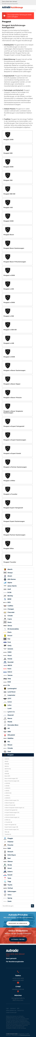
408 (6, 771)
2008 (7, 759)
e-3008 (7, 788)
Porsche (10, 845)
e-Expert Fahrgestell (11, 810)
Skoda (9, 865)
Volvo (9, 895)
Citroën (10, 616)
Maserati (10, 715)
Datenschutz (20, 1010)
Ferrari (9, 635)
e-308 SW (8, 793)
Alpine (9, 582)
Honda (9, 659)
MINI (9, 731)
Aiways (10, 572)
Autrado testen (17, 939)
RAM (9, 848)
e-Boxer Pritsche (10, 805)
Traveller (8, 834)
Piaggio (10, 838)
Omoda (10, 748)
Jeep (9, 678)
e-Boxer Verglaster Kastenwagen (14, 807)
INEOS (9, 665)
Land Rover (11, 692)
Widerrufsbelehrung (11, 1010)
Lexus (9, 702)
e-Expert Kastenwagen (12, 812)
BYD (9, 602)
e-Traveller (8, 822)
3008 (7, 763)
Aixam (9, 576)
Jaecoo (9, 675)
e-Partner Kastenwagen (12, 817)
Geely (9, 645)
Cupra (9, 619)
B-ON (9, 592)
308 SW (8, 768)
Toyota (9, 885)
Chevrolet (10, 612)
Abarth (9, 569)
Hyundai (10, 662)
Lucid (9, 708)
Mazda (9, 722)
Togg (9, 881)
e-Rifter (7, 819)
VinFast (10, 888)
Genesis (10, 649)
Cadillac (10, 606)
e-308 (7, 790)
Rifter (7, 832)
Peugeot (10, 755)
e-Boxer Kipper (9, 802)
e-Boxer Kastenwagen (12, 800)
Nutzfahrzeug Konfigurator (10, 3)
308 (7, 766)
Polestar (10, 842)
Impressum (13, 1008)
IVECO (9, 672)
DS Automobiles (13, 629)
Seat (9, 858)
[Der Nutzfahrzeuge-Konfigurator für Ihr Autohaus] (12, 7)
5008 (7, 773)
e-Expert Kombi (10, 815)
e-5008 (7, 798)
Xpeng (9, 898)
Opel (9, 751)
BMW (9, 599)
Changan (10, 609)
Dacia (9, 622)
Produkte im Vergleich (18, 923)
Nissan (9, 745)
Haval (9, 655)
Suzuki (9, 875)
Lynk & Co (11, 712)
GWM (9, 652)
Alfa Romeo (11, 579)
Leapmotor (11, 695)
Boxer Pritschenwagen (12, 781)
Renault (10, 851)
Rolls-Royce (11, 855)
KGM (9, 682)
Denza (9, 625)
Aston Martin (12, 586)
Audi (9, 589)
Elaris (9, 632)
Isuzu (9, 668)
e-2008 (7, 783)
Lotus (9, 705)
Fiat (8, 639)
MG (8, 728)
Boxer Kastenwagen (11, 778)
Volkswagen (11, 891)
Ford (9, 642)
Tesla (9, 878)
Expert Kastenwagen (11, 827)
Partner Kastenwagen (12, 829)
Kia (8, 685)
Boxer (7, 776)
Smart (9, 868)
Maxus (9, 718)
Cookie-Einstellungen (11, 1012)
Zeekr (9, 901)
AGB (18, 1008)
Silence (10, 861)
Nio (8, 741)
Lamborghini (12, 688)
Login (7, 1008)
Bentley (10, 596)
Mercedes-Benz (12, 725)
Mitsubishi (11, 735)
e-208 (7, 785)
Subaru (10, 871)
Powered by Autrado (25, 1035)
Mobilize (10, 738)
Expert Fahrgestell (10, 824)
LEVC (9, 698)
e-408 (7, 795)
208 (6, 761)
